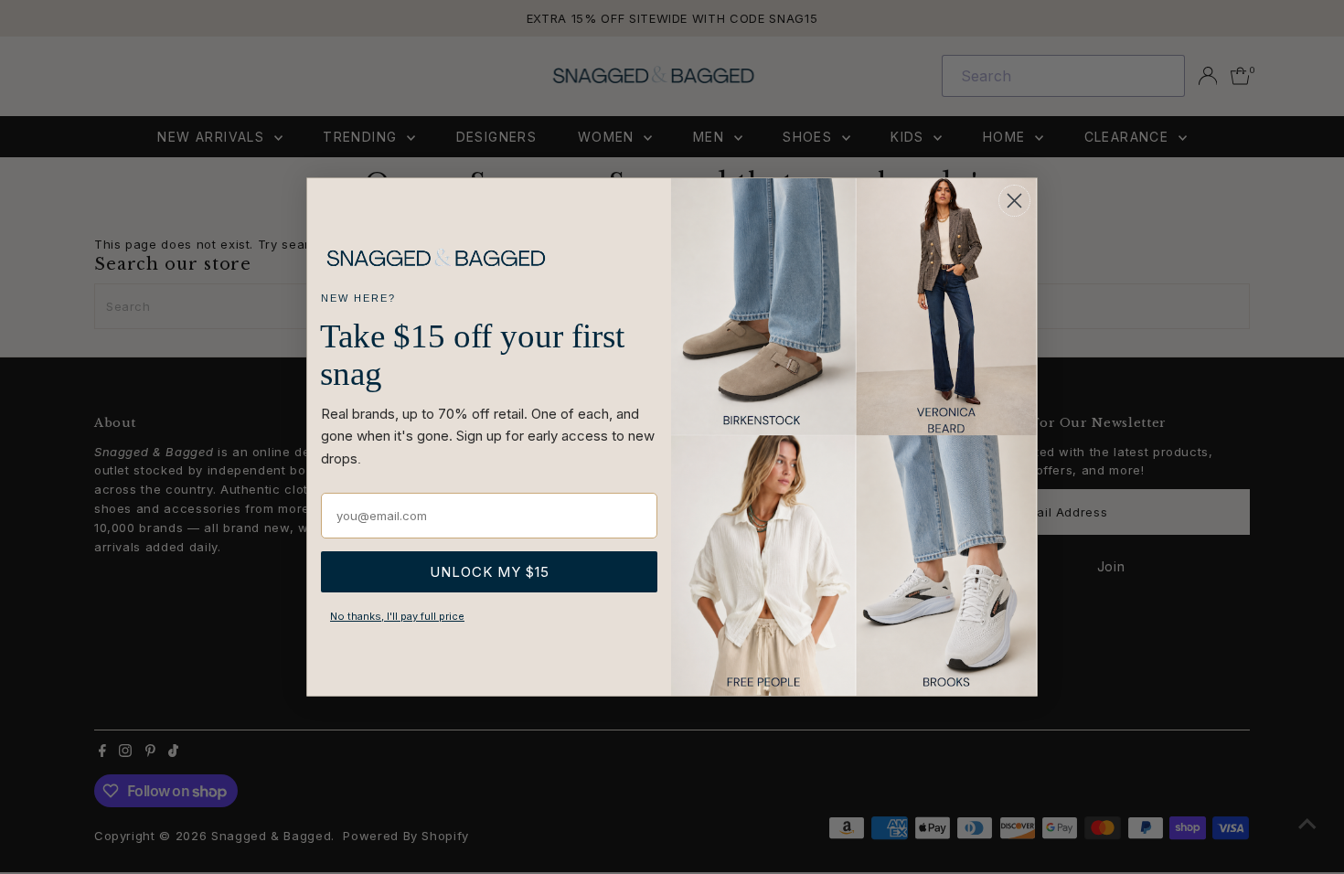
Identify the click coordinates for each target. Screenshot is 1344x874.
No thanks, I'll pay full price (397, 616)
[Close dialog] (1014, 201)
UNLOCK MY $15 (489, 572)
